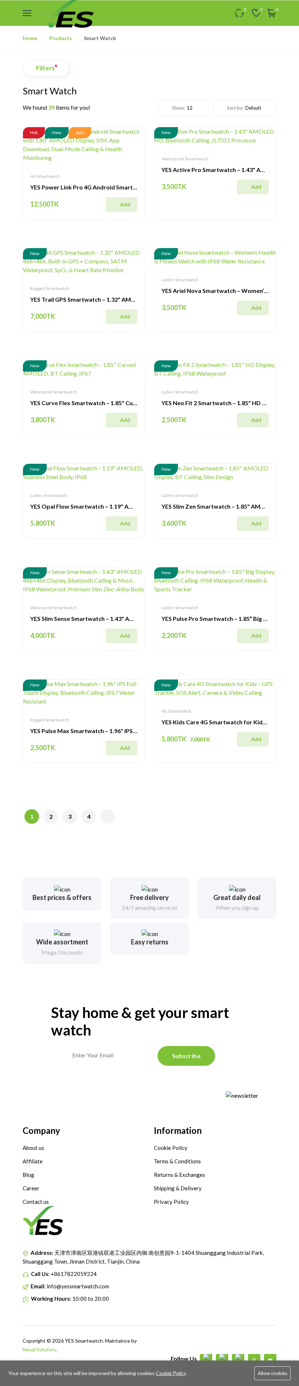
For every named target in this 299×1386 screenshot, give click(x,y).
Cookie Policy (171, 1373)
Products (60, 38)
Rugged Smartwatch (49, 288)
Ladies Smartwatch (180, 279)
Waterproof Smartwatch (185, 158)
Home (30, 38)
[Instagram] (238, 1360)
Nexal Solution (39, 1349)
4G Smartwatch (45, 176)
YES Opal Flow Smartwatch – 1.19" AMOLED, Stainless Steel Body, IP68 (125, 506)
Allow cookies (272, 1373)
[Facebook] (206, 1360)
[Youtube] (270, 1360)
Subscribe (186, 1055)
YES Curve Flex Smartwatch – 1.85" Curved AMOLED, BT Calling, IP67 (123, 402)
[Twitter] (222, 1360)
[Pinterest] (254, 1360)
